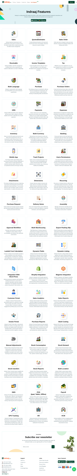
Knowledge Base (24, 468)
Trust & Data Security (43, 460)
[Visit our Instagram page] (4, 473)
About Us (23, 460)
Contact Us (23, 2)
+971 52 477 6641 (7, 462)
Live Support (34, 2)
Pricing (14, 2)
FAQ (21, 464)
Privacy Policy (42, 464)
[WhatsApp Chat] (74, 469)
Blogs (28, 2)
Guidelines (41, 468)
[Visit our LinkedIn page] (6, 473)
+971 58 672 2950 (7, 465)
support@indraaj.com (7, 463)
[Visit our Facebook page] (2, 473)
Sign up (71, 2)
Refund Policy (42, 470)
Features (18, 2)
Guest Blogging (42, 466)
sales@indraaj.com (7, 467)
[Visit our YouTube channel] (7, 473)
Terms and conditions (43, 462)
